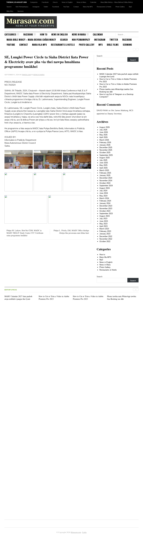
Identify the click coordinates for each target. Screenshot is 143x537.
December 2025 (105, 147)
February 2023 (105, 231)
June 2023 (103, 221)
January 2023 (104, 234)
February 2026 (105, 142)
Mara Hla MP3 (88, 7)
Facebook (45, 2)
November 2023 (105, 208)
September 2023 (106, 213)
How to (55, 2)
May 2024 (103, 196)
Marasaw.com (76, 532)
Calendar (93, 2)
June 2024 (103, 193)
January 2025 (104, 175)
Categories (34, 2)
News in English (67, 2)
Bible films (10, 11)
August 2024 (104, 188)
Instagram (36, 7)
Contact (76, 7)
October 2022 (104, 241)
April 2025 (103, 168)
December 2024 (105, 178)
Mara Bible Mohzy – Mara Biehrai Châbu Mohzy (117, 2)
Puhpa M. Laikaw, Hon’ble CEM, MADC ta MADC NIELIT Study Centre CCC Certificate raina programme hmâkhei (25, 233)
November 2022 (105, 239)
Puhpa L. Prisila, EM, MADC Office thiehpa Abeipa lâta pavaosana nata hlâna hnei (71, 231)
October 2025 (104, 152)
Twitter (46, 7)
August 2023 (104, 216)
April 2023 (103, 226)
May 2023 (103, 224)
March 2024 (104, 198)
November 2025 (105, 150)
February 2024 (105, 201)
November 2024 (105, 181)
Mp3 (130, 7)
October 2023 (104, 211)
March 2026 (104, 140)
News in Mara (81, 2)
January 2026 (104, 145)
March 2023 (104, 229)
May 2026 (103, 135)
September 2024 (106, 186)
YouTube (66, 7)
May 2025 (103, 165)
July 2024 (103, 191)
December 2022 (105, 236)
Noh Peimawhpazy (22, 7)
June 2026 (103, 132)
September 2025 (106, 155)
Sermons (20, 11)
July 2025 (103, 160)
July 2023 (103, 218)
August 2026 (104, 127)
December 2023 (105, 206)
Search (9, 7)
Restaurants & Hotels (104, 7)
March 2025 (104, 170)
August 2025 (104, 158)
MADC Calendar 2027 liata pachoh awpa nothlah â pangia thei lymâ (18, 297)
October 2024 (104, 183)
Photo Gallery (120, 7)
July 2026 (103, 130)
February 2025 (105, 173)
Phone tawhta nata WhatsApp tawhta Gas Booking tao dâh (121, 297)
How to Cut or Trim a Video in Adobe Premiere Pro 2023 (54, 297)
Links (84, 532)
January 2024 (104, 203)
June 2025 (103, 163)
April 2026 (103, 137)
